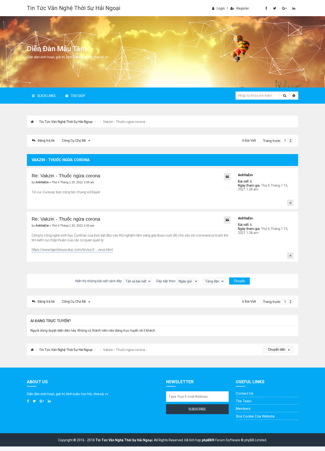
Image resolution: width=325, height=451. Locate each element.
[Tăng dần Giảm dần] (214, 281)
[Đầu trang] (290, 203)
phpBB (207, 440)
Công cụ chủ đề (74, 140)
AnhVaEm (245, 175)
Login (221, 8)
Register (242, 8)
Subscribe (197, 409)
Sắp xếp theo (166, 281)
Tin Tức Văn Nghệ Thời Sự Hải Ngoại (73, 8)
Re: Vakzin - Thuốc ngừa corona (66, 175)
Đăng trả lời (46, 140)
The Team (243, 401)
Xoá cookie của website (255, 416)
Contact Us (244, 393)
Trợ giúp (78, 96)
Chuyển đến (277, 349)
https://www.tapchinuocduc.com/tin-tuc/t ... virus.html (72, 250)
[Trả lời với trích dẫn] (227, 176)
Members (243, 409)
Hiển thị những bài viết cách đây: (99, 281)
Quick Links (46, 96)
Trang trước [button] (272, 141)
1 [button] (285, 141)
